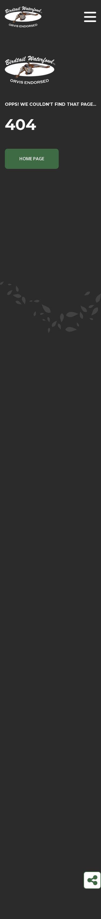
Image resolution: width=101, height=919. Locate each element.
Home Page (31, 159)
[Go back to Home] (50, 78)
